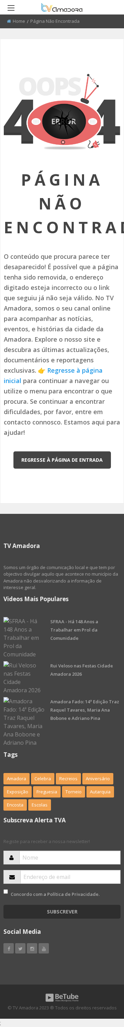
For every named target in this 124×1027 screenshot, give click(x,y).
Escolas (40, 805)
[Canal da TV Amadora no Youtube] (44, 948)
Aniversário (98, 778)
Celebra (42, 778)
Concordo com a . (55, 894)
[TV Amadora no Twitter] (20, 948)
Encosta (15, 805)
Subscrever (62, 911)
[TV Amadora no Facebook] (8, 948)
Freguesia (47, 792)
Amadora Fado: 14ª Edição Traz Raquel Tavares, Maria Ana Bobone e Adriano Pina (84, 709)
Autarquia (100, 792)
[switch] (5, 891)
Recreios (68, 778)
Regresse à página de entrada (62, 460)
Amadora (16, 778)
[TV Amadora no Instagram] (32, 948)
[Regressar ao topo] (101, 983)
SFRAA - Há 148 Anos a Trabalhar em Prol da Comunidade (74, 629)
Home (19, 21)
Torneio (73, 792)
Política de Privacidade (73, 894)
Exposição (17, 792)
